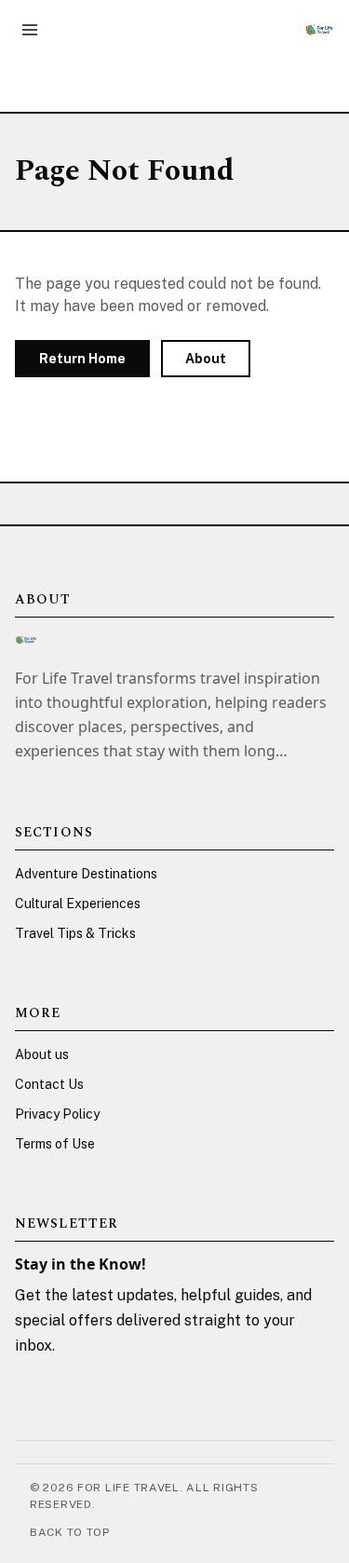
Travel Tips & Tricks (75, 933)
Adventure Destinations (86, 873)
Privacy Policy (57, 1114)
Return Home (82, 358)
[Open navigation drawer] (30, 30)
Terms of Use (55, 1143)
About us (42, 1054)
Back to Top (70, 1532)
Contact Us (49, 1084)
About (205, 358)
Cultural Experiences (78, 903)
